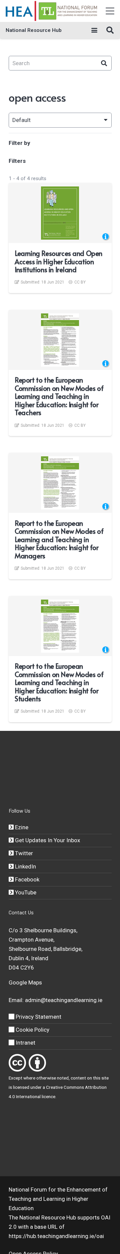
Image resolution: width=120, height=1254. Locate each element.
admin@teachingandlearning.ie (63, 1000)
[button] (110, 11)
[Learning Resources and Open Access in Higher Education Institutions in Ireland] (60, 213)
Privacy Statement (37, 1016)
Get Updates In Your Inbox (47, 840)
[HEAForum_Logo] (52, 11)
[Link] (17, 1062)
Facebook (26, 879)
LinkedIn (25, 866)
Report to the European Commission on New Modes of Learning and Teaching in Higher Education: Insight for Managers (59, 539)
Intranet (24, 1042)
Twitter (23, 853)
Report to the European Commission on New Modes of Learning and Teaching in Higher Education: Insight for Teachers (59, 396)
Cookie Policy (31, 1029)
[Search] (104, 63)
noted (63, 1078)
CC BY (80, 282)
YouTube (25, 892)
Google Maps (25, 982)
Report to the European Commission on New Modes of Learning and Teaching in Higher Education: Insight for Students (59, 682)
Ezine (21, 827)
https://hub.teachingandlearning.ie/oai (56, 1236)
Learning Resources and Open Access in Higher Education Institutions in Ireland (58, 261)
